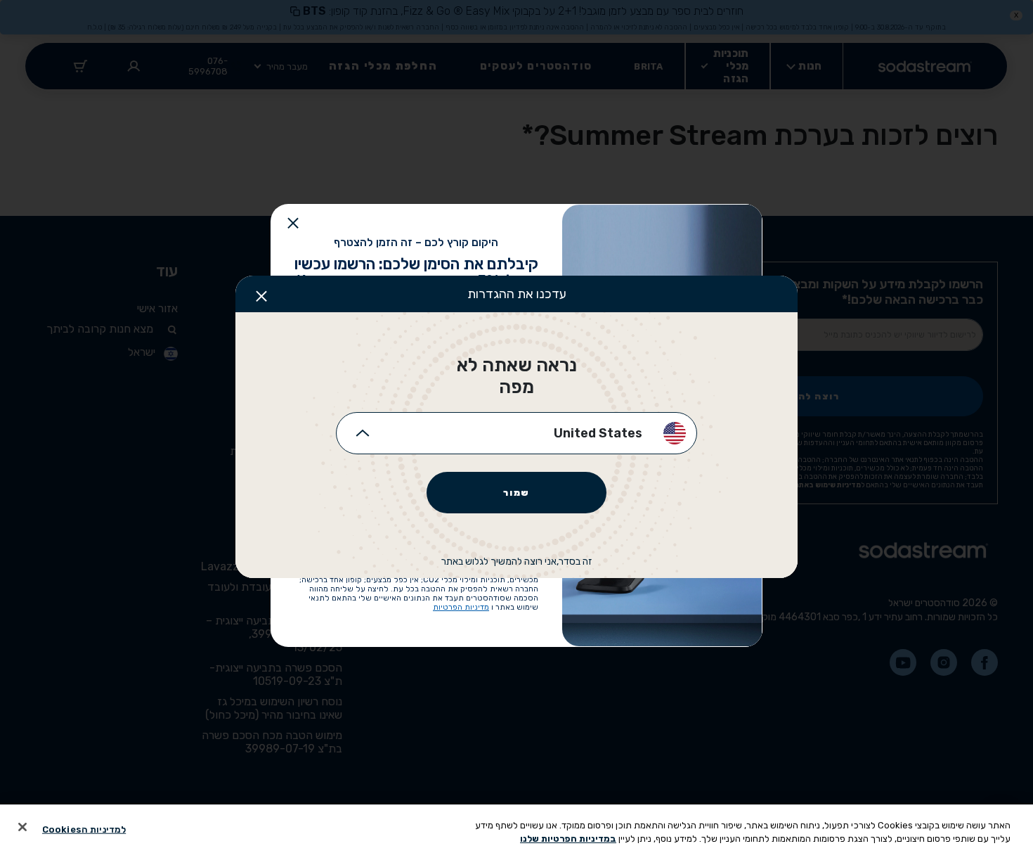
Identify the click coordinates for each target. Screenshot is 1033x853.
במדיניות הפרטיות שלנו (568, 838)
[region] (516, 828)
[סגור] (22, 827)
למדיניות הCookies (84, 829)
